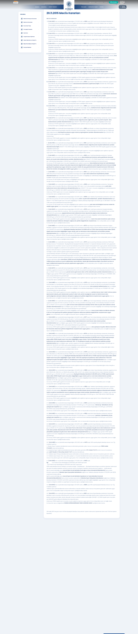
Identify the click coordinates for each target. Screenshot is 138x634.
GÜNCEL (102, 6)
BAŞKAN (37, 6)
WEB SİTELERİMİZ (99, 2)
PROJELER (83, 6)
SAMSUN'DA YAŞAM (92, 6)
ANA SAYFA (93, 2)
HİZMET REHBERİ (53, 6)
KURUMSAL (44, 6)
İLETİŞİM (106, 2)
